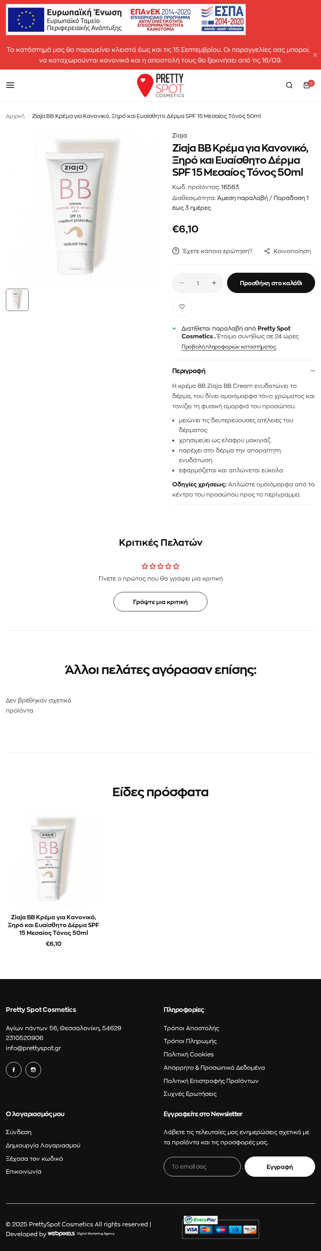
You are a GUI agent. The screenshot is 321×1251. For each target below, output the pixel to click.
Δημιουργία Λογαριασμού (43, 1145)
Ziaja (179, 135)
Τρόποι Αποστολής (191, 1028)
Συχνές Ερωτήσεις (190, 1093)
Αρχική (15, 116)
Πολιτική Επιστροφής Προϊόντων (211, 1081)
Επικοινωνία (23, 1171)
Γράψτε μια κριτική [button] (160, 602)
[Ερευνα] (289, 85)
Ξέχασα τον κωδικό (34, 1158)
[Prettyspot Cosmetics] (160, 85)
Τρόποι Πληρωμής (190, 1041)
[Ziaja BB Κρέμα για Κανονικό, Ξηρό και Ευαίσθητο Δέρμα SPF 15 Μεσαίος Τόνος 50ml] (53, 859)
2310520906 (24, 1038)
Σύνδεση (18, 1132)
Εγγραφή (280, 1167)
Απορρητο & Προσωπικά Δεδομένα (214, 1067)
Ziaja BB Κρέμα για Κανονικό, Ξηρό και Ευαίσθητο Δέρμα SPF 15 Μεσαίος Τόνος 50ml (53, 924)
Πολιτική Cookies (189, 1054)
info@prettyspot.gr (33, 1048)
